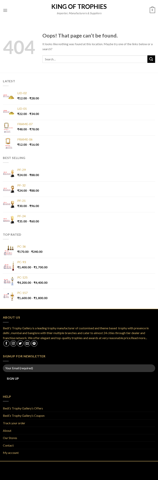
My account (11, 452)
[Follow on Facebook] (6, 343)
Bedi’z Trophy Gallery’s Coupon (24, 415)
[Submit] (151, 59)
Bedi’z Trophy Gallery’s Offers (23, 408)
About (7, 430)
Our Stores (10, 438)
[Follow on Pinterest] (34, 343)
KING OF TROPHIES (79, 6)
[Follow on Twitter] (20, 343)
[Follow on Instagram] (13, 343)
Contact (8, 445)
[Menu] (5, 10)
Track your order (14, 423)
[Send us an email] (27, 343)
